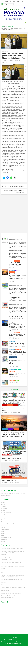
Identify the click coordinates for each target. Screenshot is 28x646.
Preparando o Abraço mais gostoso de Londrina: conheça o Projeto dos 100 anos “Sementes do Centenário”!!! (17, 276)
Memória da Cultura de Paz (8, 523)
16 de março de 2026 (14, 382)
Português (6, 4)
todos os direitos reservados (18, 641)
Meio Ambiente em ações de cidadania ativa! (17, 373)
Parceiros (3, 527)
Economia (3, 516)
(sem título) (4, 582)
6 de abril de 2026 (13, 354)
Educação (16, 260)
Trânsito (3, 541)
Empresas (3, 520)
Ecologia (18, 369)
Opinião (3, 525)
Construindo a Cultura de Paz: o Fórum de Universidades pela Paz (17, 335)
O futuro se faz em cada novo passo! (10, 585)
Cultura (18, 270)
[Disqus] (14, 215)
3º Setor (3, 502)
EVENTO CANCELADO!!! (15, 316)
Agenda (11, 260)
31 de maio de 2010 (6, 60)
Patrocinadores (5, 529)
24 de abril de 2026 (13, 338)
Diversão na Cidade (14, 295)
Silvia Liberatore (12, 267)
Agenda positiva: (5, 590)
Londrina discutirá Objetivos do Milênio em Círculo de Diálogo (14, 191)
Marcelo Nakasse (18, 643)
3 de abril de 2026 (13, 365)
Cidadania (5, 51)
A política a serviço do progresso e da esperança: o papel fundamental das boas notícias (17, 361)
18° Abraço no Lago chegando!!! (14, 298)
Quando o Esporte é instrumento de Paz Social (16, 263)
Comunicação (12, 357)
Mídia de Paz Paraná (17, 640)
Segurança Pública (6, 537)
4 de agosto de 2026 (13, 280)
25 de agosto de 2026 (14, 265)
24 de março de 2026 (14, 376)
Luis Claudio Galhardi (14, 366)
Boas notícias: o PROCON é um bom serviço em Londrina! (17, 344)
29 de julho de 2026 (13, 300)
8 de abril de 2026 (13, 346)
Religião (22, 260)
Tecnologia (4, 539)
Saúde (17, 380)
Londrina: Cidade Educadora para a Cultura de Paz (13, 587)
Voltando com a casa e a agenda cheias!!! (11, 593)
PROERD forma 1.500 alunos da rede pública (14, 186)
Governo (3, 522)
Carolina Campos (16, 60)
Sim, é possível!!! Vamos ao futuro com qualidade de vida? (17, 351)
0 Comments (5, 62)
